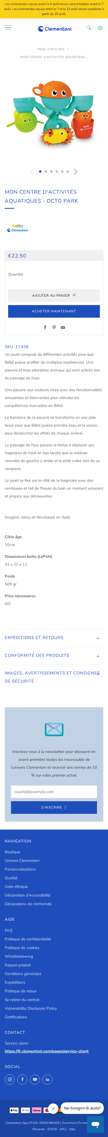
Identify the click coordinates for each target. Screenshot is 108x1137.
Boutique (12, 852)
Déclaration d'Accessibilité (27, 895)
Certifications (16, 1017)
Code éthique (16, 886)
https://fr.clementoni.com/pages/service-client (47, 1051)
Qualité (11, 878)
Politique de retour (21, 991)
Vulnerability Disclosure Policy (31, 1008)
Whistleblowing (19, 956)
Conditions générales (23, 973)
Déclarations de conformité (28, 904)
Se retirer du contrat (22, 999)
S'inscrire (51, 807)
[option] (54, 114)
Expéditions (15, 982)
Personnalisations (20, 869)
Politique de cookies (22, 947)
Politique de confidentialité (28, 939)
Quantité (15, 274)
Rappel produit (18, 965)
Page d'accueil (51, 49)
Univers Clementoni (22, 860)
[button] (40, 171)
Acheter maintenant (54, 311)
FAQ (9, 930)
